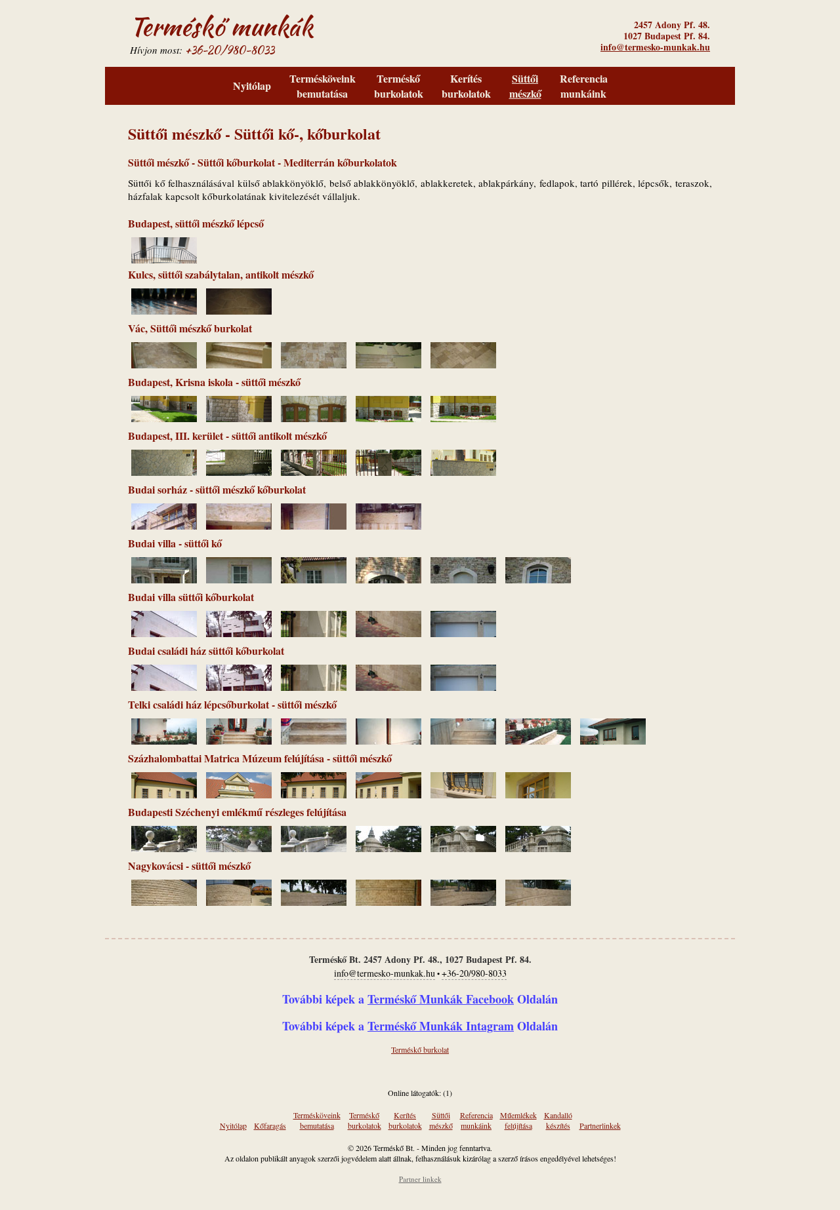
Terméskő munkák (221, 27)
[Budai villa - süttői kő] (164, 579)
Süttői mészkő (525, 86)
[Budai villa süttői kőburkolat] (164, 633)
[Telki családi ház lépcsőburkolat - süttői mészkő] (164, 740)
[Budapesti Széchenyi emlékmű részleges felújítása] (164, 848)
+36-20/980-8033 (229, 50)
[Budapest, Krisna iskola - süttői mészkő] (164, 418)
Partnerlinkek (600, 1125)
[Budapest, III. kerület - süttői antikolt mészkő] (164, 471)
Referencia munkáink (584, 86)
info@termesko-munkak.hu (655, 47)
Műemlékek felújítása (518, 1120)
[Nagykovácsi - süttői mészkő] (164, 901)
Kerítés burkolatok (466, 86)
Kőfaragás (270, 1125)
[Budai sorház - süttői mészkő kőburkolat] (164, 525)
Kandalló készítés (558, 1120)
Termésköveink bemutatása (322, 86)
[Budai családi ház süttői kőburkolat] (164, 686)
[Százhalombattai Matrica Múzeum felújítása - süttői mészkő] (164, 794)
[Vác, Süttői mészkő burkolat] (164, 364)
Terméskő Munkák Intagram (441, 1025)
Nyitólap (252, 85)
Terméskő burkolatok (398, 86)
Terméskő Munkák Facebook (441, 998)
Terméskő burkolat (420, 1049)
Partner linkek (420, 1179)
